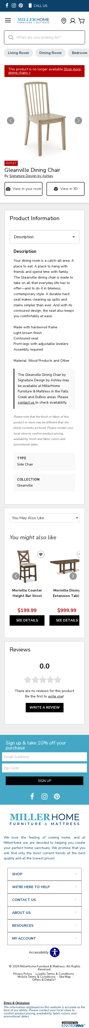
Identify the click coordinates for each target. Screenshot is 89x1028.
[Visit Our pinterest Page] (21, 6)
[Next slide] (73, 576)
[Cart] (81, 21)
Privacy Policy (22, 974)
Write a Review (44, 707)
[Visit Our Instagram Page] (45, 797)
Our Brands (13, 992)
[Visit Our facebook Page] (7, 6)
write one (55, 696)
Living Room (18, 53)
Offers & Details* (44, 980)
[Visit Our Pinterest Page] (57, 797)
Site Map (65, 977)
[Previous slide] (16, 576)
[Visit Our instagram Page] (14, 6)
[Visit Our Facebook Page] (32, 797)
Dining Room (50, 53)
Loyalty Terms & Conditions (55, 974)
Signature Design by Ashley (31, 176)
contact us (26, 402)
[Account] (72, 21)
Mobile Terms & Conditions (37, 977)
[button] (8, 21)
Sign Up (44, 780)
